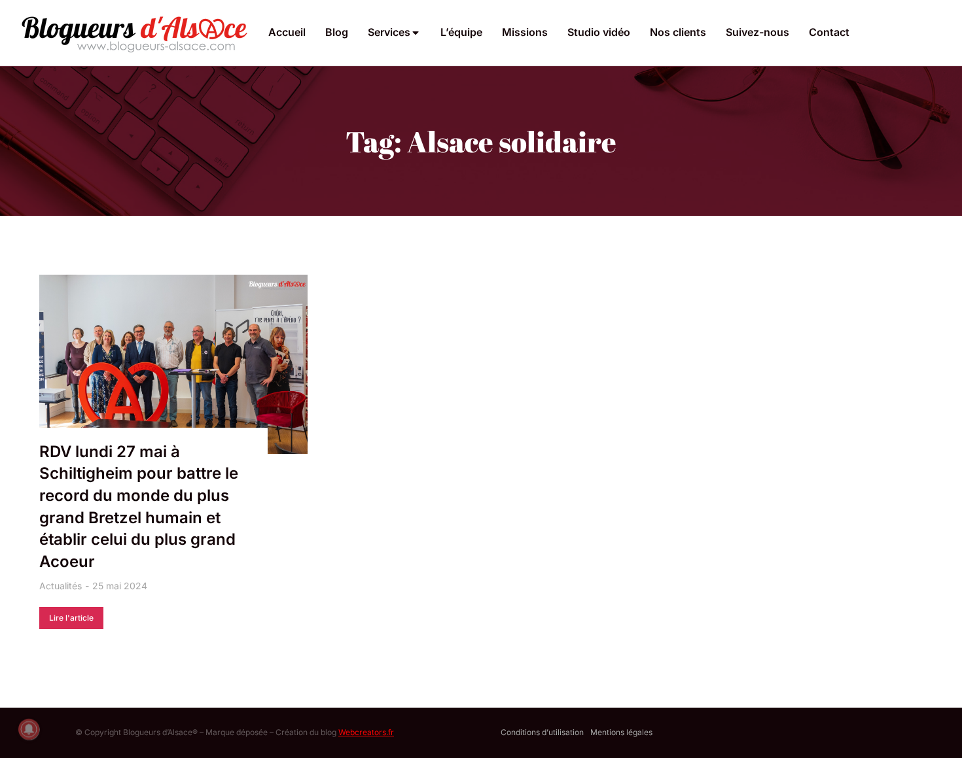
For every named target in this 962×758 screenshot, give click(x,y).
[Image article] (173, 364)
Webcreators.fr (366, 732)
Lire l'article (71, 618)
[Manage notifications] (28, 729)
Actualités (60, 585)
